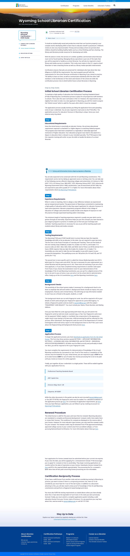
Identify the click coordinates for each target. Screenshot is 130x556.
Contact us (24, 544)
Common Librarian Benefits (96, 540)
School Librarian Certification (28, 48)
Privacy (107, 1)
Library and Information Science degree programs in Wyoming (72, 171)
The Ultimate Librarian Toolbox (98, 541)
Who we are (24, 540)
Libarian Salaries (93, 538)
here (72, 275)
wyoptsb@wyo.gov (80, 303)
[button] (104, 5)
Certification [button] (65, 6)
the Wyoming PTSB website (67, 190)
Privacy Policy (52, 554)
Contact (114, 1)
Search (114, 5)
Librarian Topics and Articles (29, 542)
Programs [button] (76, 6)
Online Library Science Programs (75, 541)
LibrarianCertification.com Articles (65, 519)
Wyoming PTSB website (52, 406)
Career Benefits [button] (89, 6)
